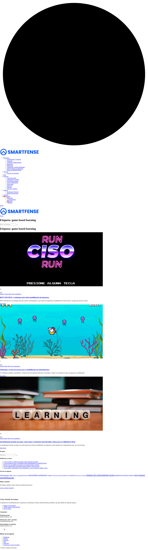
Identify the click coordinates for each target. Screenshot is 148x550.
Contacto (5, 195)
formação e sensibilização (69, 475)
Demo (1, 205)
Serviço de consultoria (13, 173)
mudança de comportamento (97, 475)
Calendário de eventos (13, 179)
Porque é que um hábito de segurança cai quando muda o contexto (21, 465)
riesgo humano (139, 475)
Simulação (10, 161)
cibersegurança (4, 475)
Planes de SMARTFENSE (14, 170)
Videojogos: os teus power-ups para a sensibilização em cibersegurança (24, 370)
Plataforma (6, 158)
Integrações (10, 164)
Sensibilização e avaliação (14, 159)
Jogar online (10, 184)
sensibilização (7, 477)
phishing (112, 475)
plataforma (118, 475)
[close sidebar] (0, 207)
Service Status (7, 508)
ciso (11, 475)
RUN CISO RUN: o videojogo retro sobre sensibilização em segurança (24, 297)
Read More (3, 303)
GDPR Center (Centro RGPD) (11, 507)
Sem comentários (16, 294)
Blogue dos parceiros (12, 193)
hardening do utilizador (81, 475)
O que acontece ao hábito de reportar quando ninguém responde (20, 461)
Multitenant (10, 165)
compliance (15, 475)
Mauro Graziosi (4, 294)
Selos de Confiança (12, 189)
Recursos (5, 176)
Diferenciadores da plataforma (15, 168)
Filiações (9, 187)
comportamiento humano (22, 475)
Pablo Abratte (3, 366)
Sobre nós (9, 185)
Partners (5, 190)
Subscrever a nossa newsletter (11, 545)
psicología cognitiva (128, 475)
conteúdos (49, 475)
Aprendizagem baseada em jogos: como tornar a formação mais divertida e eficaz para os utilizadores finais (37, 442)
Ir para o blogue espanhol (7, 488)
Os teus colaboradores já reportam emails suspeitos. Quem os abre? (21, 466)
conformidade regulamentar (37, 475)
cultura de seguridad (57, 475)
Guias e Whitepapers (12, 182)
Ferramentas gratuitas (12, 181)
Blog (4, 175)
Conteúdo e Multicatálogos (14, 162)
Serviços (5, 172)
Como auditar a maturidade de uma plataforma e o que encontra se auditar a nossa (25, 468)
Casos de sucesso (11, 178)
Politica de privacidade (9, 505)
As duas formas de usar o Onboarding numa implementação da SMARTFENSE (25, 463)
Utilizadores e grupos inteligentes (16, 167)
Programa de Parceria (12, 192)
